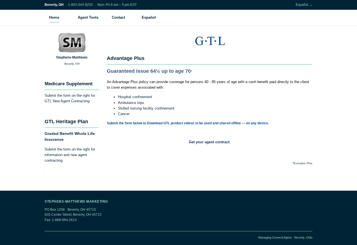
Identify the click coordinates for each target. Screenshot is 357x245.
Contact (118, 17)
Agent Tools (88, 17)
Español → (304, 5)
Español (149, 17)
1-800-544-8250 (80, 5)
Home (54, 17)
